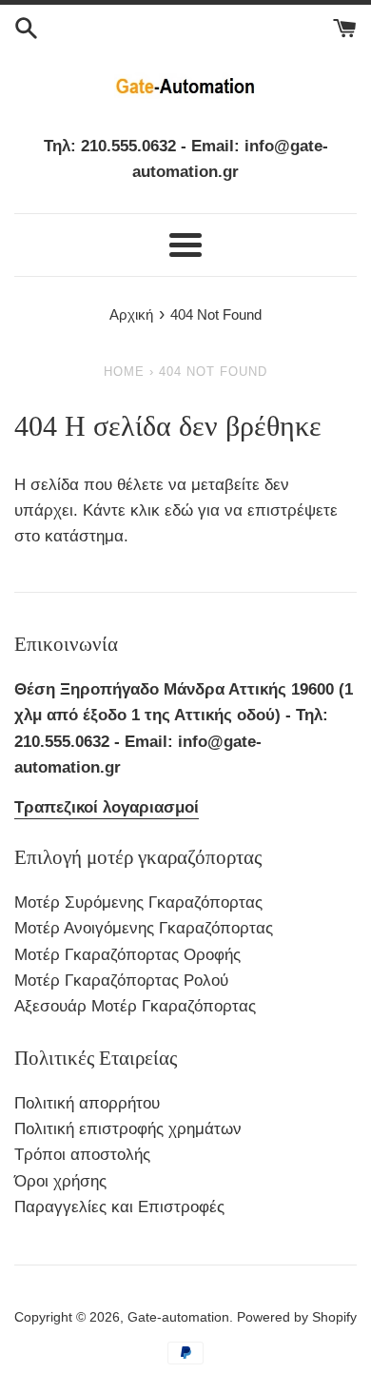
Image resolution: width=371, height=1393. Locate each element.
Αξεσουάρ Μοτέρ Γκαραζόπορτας (135, 1006)
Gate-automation (178, 1317)
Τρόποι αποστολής (82, 1155)
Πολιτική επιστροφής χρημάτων (128, 1129)
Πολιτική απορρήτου (87, 1103)
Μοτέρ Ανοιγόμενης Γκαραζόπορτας (143, 928)
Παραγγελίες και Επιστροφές (119, 1207)
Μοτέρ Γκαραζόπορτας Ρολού (121, 980)
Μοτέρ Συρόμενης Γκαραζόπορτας (138, 902)
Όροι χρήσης (60, 1181)
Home (124, 371)
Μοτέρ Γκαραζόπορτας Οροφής (127, 955)
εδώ (181, 510)
